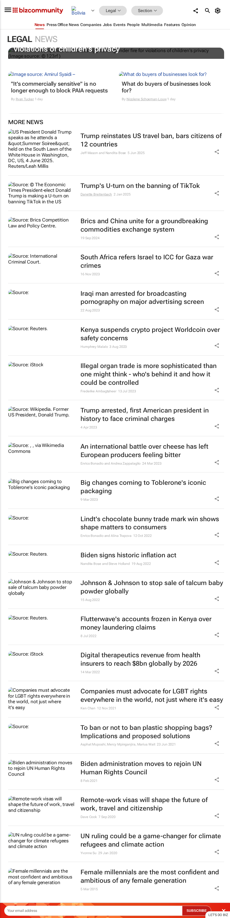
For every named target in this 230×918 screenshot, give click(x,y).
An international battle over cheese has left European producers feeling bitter (144, 451)
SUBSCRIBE (197, 911)
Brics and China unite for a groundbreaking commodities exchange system (144, 225)
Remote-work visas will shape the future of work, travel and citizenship (144, 804)
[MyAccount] (218, 10)
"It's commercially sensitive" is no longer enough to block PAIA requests (59, 87)
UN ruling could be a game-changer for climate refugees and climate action (151, 840)
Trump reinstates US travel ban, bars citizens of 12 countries (151, 140)
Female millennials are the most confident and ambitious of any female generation (150, 876)
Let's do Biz (218, 915)
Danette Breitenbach (96, 194)
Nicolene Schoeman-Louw (147, 99)
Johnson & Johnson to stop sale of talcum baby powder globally (152, 587)
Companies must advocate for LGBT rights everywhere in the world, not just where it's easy (152, 695)
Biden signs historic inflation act (128, 555)
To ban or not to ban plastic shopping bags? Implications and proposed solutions (146, 732)
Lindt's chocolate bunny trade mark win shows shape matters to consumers (150, 523)
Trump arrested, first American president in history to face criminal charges (145, 415)
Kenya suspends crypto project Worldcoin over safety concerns (150, 334)
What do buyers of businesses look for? (166, 87)
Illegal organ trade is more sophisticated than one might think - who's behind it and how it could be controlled (149, 374)
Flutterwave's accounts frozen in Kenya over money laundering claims (146, 623)
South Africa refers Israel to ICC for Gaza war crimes (147, 261)
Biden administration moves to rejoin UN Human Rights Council (141, 768)
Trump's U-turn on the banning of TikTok (140, 186)
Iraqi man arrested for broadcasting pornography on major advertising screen (142, 298)
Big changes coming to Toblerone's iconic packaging (143, 487)
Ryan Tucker (25, 99)
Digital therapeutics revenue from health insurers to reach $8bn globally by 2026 (140, 659)
